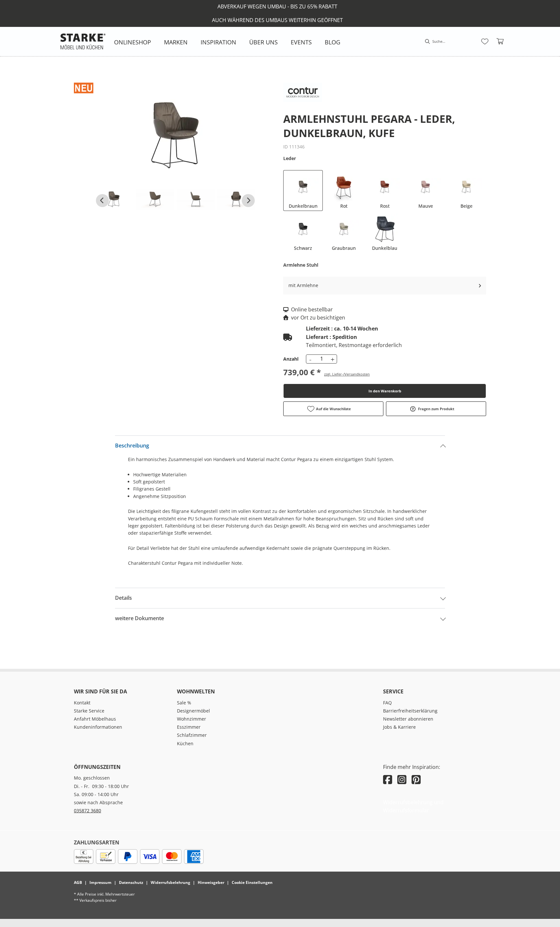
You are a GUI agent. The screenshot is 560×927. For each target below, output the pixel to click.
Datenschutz (131, 882)
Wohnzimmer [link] (191, 719)
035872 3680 (87, 810)
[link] (132, 42)
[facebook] (387, 779)
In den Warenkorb (384, 390)
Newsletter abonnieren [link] (408, 719)
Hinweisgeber (211, 882)
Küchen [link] (185, 743)
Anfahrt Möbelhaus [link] (95, 719)
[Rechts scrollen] (248, 200)
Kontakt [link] (82, 703)
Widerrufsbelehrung (170, 882)
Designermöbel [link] (193, 711)
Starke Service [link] (89, 711)
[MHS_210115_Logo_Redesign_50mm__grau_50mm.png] (83, 41)
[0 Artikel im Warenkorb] (500, 41)
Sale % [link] (184, 703)
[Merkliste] (485, 41)
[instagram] (401, 779)
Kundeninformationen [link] (98, 727)
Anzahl (290, 359)
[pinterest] (416, 779)
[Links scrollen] (102, 200)
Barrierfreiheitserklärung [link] (410, 711)
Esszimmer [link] (189, 727)
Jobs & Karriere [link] (399, 727)
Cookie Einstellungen (252, 882)
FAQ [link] (387, 703)
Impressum (100, 882)
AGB (78, 882)
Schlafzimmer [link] (192, 735)
